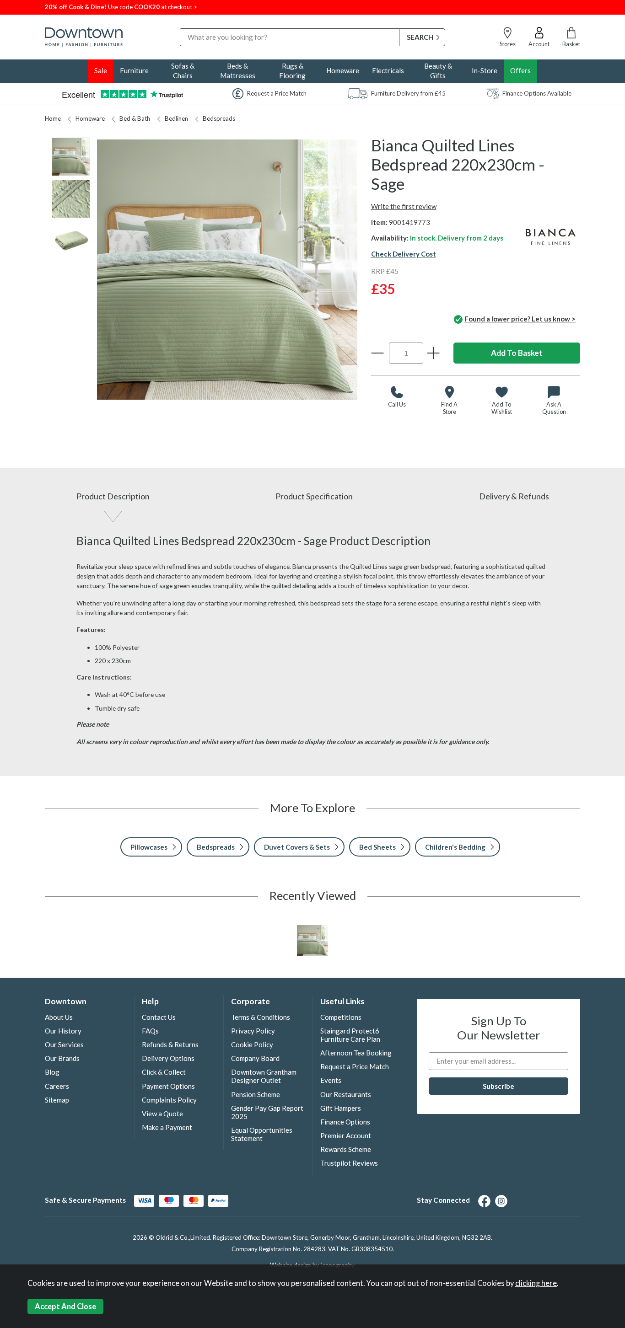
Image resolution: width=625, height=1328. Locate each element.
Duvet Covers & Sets (297, 847)
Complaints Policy (169, 1100)
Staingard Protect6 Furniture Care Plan (350, 1035)
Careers (57, 1086)
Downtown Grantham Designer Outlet (263, 1076)
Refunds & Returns (170, 1044)
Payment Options (168, 1086)
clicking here (536, 1283)
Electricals (388, 70)
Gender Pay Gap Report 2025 (267, 1112)
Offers (520, 70)
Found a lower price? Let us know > (520, 319)
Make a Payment (167, 1127)
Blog (52, 1072)
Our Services (64, 1044)
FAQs (150, 1031)
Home (53, 118)
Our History (63, 1031)
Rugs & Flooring (292, 71)
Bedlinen (176, 118)
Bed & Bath (134, 118)
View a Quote (162, 1113)
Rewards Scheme (345, 1149)
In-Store (484, 70)
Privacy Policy (253, 1031)
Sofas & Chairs (182, 71)
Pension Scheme (255, 1094)
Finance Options (345, 1122)
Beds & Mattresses (237, 71)
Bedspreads (219, 118)
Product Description (113, 496)
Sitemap (57, 1100)
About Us (59, 1017)
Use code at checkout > (121, 7)
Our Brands (62, 1058)
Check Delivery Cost (403, 254)
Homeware (342, 70)
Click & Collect (164, 1072)
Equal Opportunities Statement (261, 1134)
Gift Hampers (340, 1108)
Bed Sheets (377, 847)
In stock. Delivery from (456, 238)
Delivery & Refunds (514, 496)
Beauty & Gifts (438, 71)
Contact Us (159, 1017)
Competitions (340, 1017)
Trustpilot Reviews (349, 1163)
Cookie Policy (252, 1044)
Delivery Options (168, 1058)
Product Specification (314, 496)
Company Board (255, 1058)
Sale (100, 70)
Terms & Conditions (260, 1017)
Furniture (134, 70)
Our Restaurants (345, 1094)
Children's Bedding (455, 847)
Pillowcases (148, 847)
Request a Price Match (354, 1066)
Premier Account (345, 1135)
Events (330, 1080)
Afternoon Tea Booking (356, 1053)
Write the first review (403, 206)
